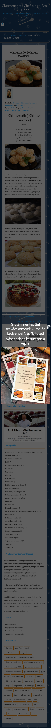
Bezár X (48, 326)
